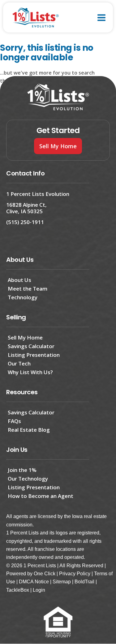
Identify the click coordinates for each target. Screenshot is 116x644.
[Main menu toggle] (101, 17)
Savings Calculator (31, 346)
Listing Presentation (34, 354)
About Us (19, 279)
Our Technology (28, 478)
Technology (22, 297)
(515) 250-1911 (25, 222)
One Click (44, 573)
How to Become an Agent (40, 495)
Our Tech (19, 363)
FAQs (14, 421)
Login (39, 590)
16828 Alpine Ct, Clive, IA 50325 (26, 207)
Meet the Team (27, 288)
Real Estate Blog (29, 429)
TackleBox (17, 590)
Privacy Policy (74, 573)
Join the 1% (22, 469)
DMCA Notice (34, 581)
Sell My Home (25, 337)
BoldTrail (84, 581)
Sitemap (62, 581)
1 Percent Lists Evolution (37, 193)
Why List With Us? (30, 372)
